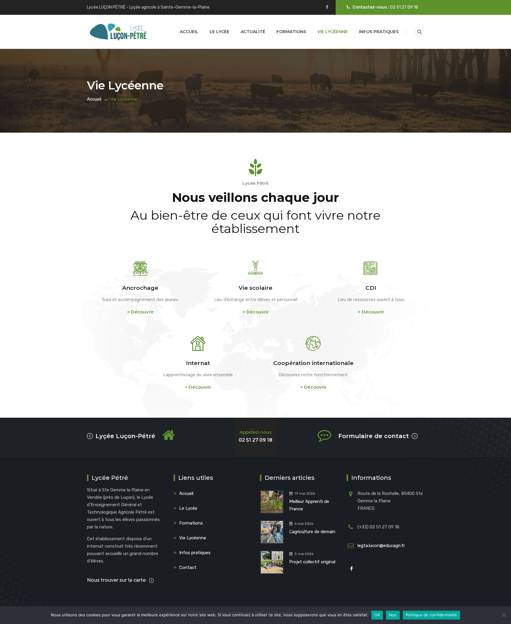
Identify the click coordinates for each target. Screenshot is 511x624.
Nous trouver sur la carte (117, 580)
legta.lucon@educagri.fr (381, 545)
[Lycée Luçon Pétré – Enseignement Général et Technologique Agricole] (118, 32)
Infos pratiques (379, 31)
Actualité (253, 31)
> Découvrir (140, 312)
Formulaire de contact (373, 436)
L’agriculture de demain (312, 531)
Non (393, 614)
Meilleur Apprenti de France (309, 505)
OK (377, 614)
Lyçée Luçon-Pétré (125, 436)
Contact (187, 567)
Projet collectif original (312, 562)
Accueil (189, 31)
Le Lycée (219, 31)
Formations (291, 31)
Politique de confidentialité (431, 614)
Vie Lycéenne (332, 31)
